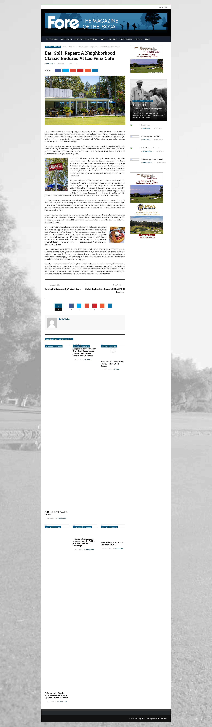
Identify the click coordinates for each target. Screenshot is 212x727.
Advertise (164, 719)
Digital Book (66, 39)
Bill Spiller (139, 105)
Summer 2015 (85, 346)
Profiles (78, 39)
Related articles (51, 339)
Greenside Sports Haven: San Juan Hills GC (112, 543)
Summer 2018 (113, 527)
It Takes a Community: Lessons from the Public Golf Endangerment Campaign (84, 542)
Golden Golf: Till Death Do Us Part (56, 513)
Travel (102, 39)
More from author (65, 339)
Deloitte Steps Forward (150, 148)
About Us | (148, 719)
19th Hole (112, 39)
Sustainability (91, 39)
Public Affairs (78, 527)
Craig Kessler (90, 549)
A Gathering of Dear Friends (152, 159)
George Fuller (62, 518)
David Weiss (49, 64)
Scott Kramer (119, 548)
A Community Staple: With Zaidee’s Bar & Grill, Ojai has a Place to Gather (56, 695)
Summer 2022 (56, 47)
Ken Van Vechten (147, 163)
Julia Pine (88, 359)
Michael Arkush (147, 151)
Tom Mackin (146, 140)
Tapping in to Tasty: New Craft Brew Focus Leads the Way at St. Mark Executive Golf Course (84, 352)
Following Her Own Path (151, 136)
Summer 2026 (148, 101)
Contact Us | (156, 719)
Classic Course (125, 39)
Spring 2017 (113, 346)
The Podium (58, 346)
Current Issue (52, 39)
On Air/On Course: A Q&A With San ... (63, 289)
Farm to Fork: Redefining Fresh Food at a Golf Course (112, 363)
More (147, 39)
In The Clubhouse (138, 101)
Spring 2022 (57, 527)
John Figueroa (62, 701)
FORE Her (138, 39)
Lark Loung (145, 125)
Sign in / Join (163, 7)
